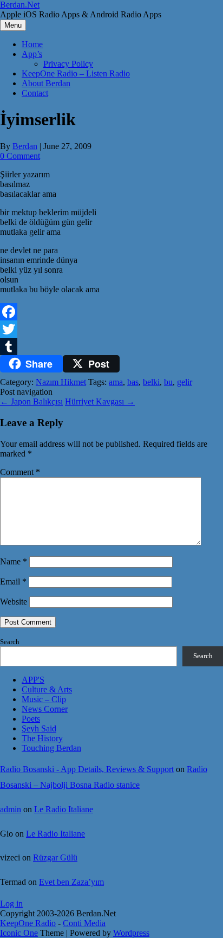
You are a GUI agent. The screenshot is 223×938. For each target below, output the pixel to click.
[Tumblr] (111, 346)
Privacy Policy (68, 63)
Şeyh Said (39, 728)
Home (32, 44)
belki (151, 382)
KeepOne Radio (28, 923)
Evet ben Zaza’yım (71, 881)
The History (42, 738)
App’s (32, 54)
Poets (31, 718)
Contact (35, 93)
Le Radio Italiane (63, 809)
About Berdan (46, 83)
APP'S (33, 679)
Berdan (24, 146)
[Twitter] (111, 329)
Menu (13, 25)
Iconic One (19, 932)
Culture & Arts (47, 689)
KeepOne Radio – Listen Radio (76, 73)
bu (168, 382)
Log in (11, 903)
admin (10, 809)
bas (133, 382)
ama (116, 382)
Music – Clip (44, 699)
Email (13, 581)
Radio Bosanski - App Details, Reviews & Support (87, 769)
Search (9, 642)
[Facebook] (111, 311)
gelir (184, 382)
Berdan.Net (20, 4)
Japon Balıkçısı (31, 401)
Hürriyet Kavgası (100, 401)
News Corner (45, 709)
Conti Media (84, 923)
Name (13, 561)
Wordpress (131, 932)
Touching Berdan (51, 748)
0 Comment (20, 155)
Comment (20, 472)
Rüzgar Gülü (55, 857)
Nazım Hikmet (61, 382)
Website (13, 601)
